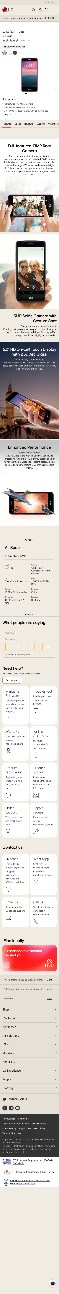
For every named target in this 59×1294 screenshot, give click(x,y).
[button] (34, 10)
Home (5, 18)
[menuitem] (4, 53)
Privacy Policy (39, 1123)
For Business (49, 2)
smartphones (36, 18)
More (5, 114)
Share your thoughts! (14, 47)
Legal (22, 1128)
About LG (8, 1061)
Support (7, 1079)
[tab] (6, 124)
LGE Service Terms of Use (15, 1123)
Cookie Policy (9, 1128)
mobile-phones (18, 18)
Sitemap (22, 1118)
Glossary (7, 1088)
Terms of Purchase (11, 1133)
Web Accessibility (36, 1128)
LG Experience (11, 1070)
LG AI (6, 1044)
